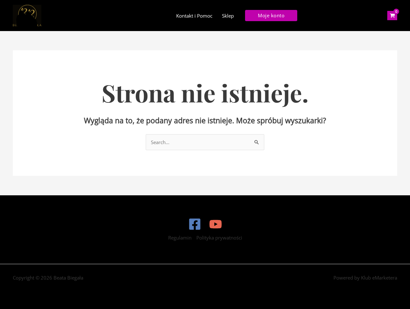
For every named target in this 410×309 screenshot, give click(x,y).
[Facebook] (194, 224)
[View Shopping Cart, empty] (392, 15)
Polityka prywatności (219, 237)
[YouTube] (215, 224)
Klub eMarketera (379, 277)
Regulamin (180, 237)
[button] (271, 15)
